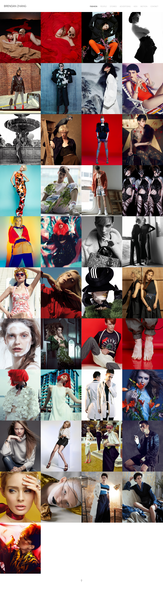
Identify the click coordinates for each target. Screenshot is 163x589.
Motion (143, 6)
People (103, 6)
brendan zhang (15, 6)
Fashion (93, 6)
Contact (154, 6)
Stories (113, 6)
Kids (135, 6)
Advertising (125, 6)
